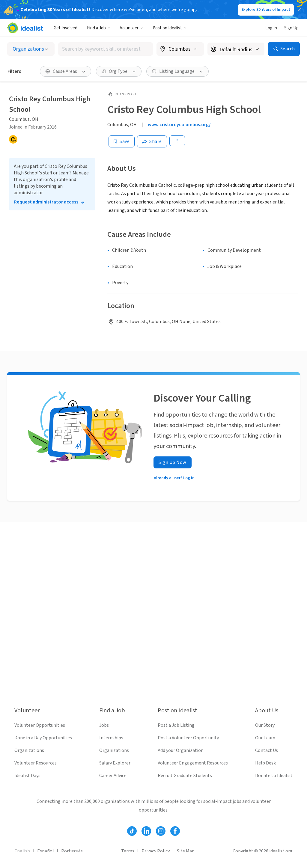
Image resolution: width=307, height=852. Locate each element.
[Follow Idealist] (132, 831)
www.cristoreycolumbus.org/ (179, 124)
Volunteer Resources (35, 763)
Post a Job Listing (176, 725)
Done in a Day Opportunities (43, 738)
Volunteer (129, 28)
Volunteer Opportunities (39, 725)
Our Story (265, 725)
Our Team (265, 738)
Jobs (104, 725)
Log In (271, 28)
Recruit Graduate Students (185, 775)
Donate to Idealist (274, 775)
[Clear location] (195, 48)
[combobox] (105, 49)
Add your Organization (181, 750)
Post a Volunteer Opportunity (188, 738)
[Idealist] (25, 27)
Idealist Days (27, 775)
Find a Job (96, 28)
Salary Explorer (114, 763)
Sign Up (291, 28)
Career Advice (113, 775)
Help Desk (265, 763)
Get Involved (65, 28)
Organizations (29, 750)
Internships (111, 738)
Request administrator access (46, 202)
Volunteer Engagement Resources (193, 763)
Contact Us (266, 750)
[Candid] (13, 139)
